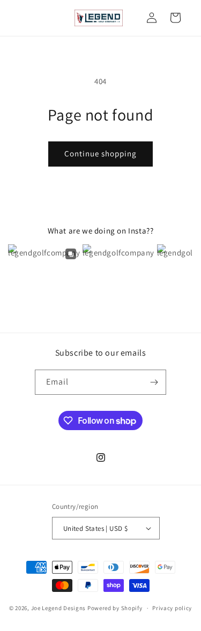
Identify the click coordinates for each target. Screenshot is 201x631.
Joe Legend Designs (58, 608)
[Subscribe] (154, 382)
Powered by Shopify (115, 608)
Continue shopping (100, 153)
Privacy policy (172, 608)
